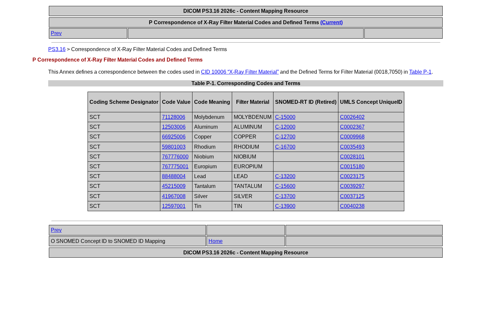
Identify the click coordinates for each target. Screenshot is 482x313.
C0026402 (352, 117)
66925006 (174, 136)
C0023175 (352, 176)
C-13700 (285, 196)
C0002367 (352, 127)
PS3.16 (57, 49)
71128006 (173, 117)
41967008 (174, 196)
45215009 (174, 186)
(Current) (331, 22)
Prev (56, 33)
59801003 (174, 147)
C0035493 (352, 147)
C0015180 (352, 166)
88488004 (174, 176)
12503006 (174, 127)
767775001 (175, 166)
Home (216, 241)
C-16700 (285, 147)
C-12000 (285, 127)
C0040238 (352, 206)
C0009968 (352, 136)
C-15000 (285, 117)
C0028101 (352, 156)
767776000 (175, 156)
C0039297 (352, 186)
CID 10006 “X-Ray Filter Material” (240, 72)
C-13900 (285, 206)
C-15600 (285, 186)
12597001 (174, 206)
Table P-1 (420, 72)
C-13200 (285, 176)
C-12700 (285, 136)
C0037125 (352, 196)
